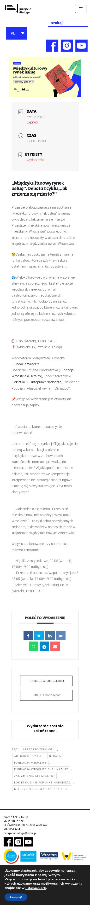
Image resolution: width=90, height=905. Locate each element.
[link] (18, 9)
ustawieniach (35, 888)
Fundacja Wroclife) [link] (26, 364)
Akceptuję (16, 897)
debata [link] (55, 756)
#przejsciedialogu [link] (39, 749)
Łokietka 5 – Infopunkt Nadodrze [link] (36, 382)
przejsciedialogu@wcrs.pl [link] (20, 833)
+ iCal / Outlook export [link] (46, 695)
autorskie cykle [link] (28, 756)
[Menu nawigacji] (80, 9)
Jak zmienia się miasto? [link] (34, 775)
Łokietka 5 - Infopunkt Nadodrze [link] (42, 782)
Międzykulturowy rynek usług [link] (40, 789)
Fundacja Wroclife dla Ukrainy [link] (41, 769)
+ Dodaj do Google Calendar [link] (46, 681)
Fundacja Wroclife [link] (30, 762)
